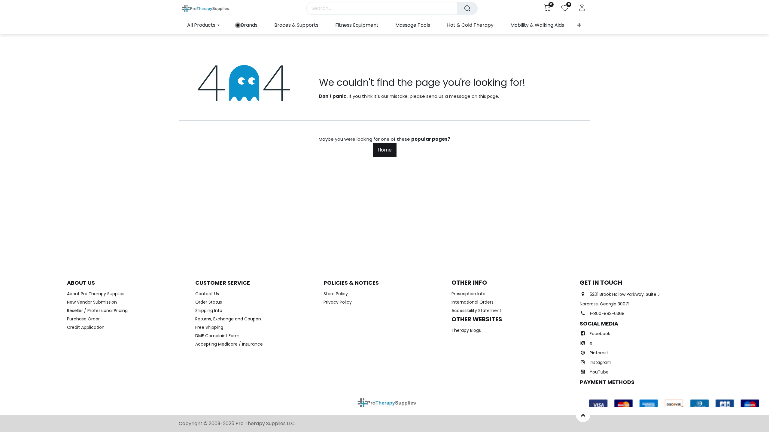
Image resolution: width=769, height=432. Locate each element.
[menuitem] (247, 25)
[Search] (467, 8)
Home (385, 149)
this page (488, 96)
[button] (579, 25)
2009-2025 (222, 423)
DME (217, 336)
